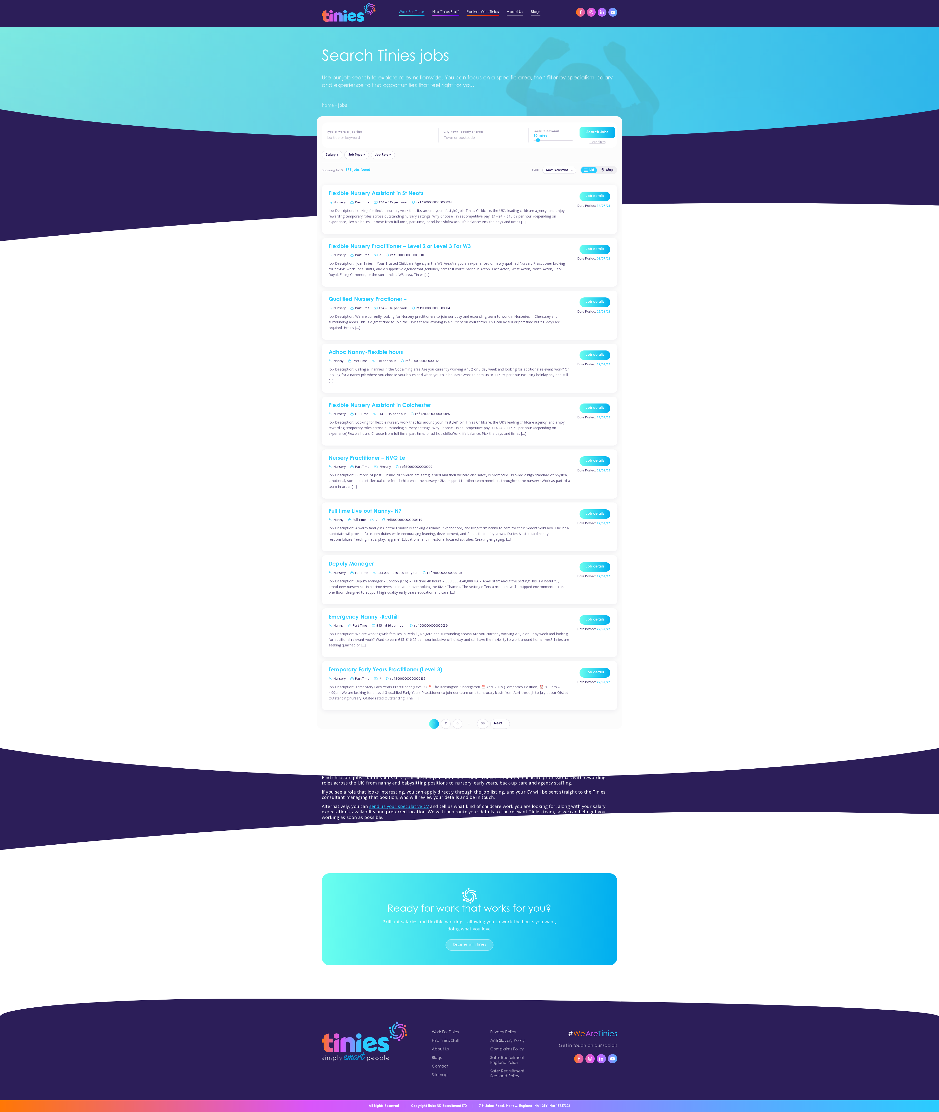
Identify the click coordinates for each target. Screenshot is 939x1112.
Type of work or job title (344, 132)
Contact (440, 1066)
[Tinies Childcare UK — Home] (349, 12)
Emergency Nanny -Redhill (364, 617)
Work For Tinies (445, 1032)
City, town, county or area (463, 132)
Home (328, 105)
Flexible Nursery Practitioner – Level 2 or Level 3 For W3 (400, 247)
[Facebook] (580, 12)
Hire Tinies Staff (445, 1041)
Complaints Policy (507, 1049)
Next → (500, 723)
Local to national (546, 131)
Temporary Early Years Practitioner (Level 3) (385, 670)
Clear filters (597, 142)
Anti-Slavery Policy (507, 1041)
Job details (595, 196)
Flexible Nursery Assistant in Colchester (380, 405)
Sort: (536, 170)
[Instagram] (591, 12)
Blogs (437, 1058)
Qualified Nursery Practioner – (367, 299)
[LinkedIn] (602, 12)
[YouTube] (612, 12)
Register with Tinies (469, 945)
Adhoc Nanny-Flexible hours (366, 352)
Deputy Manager (351, 564)
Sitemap (439, 1075)
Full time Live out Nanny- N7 (365, 511)
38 (483, 723)
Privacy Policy (503, 1032)
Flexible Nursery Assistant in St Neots (376, 193)
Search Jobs (597, 132)
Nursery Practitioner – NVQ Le (367, 458)
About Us (440, 1049)
